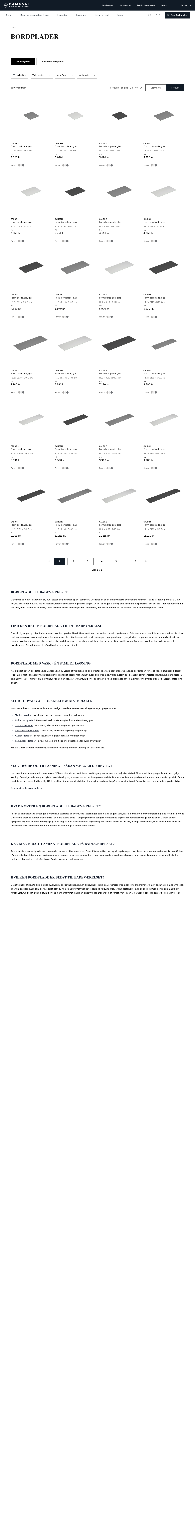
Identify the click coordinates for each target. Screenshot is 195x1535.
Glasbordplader (23, 735)
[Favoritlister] (158, 15)
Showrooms (125, 5)
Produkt (175, 87)
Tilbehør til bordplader (53, 61)
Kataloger (81, 15)
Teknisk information (146, 5)
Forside (13, 28)
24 (131, 87)
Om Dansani (107, 5)
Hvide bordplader (24, 720)
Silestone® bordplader (27, 730)
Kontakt (164, 5)
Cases (119, 15)
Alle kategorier (23, 61)
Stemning (156, 87)
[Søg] (149, 15)
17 (134, 561)
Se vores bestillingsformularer (26, 788)
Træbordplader (23, 715)
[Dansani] (16, 5)
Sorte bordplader (24, 725)
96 (141, 87)
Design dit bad (101, 15)
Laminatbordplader (25, 740)
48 (136, 87)
